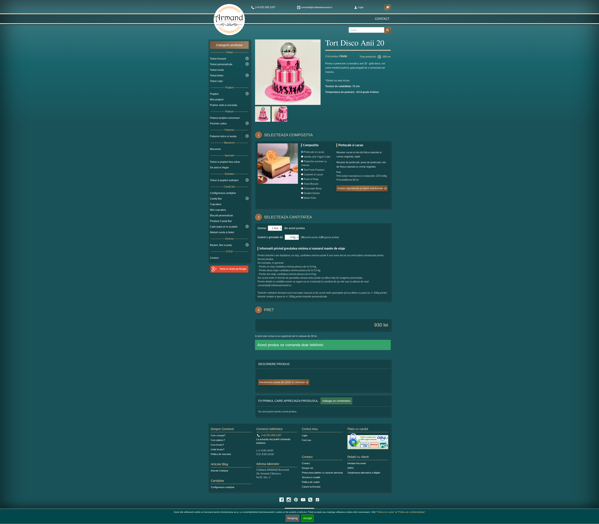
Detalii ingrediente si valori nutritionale (360, 188)
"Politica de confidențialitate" (411, 512)
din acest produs (294, 228)
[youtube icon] (303, 500)
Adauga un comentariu (336, 400)
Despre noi (307, 468)
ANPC (350, 468)
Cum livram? (217, 444)
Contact (382, 18)
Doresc (262, 228)
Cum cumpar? (218, 435)
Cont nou (306, 440)
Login (360, 7)
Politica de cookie (311, 482)
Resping (292, 518)
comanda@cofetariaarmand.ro (316, 7)
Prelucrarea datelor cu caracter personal (322, 472)
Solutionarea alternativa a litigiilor (363, 472)
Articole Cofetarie (219, 470)
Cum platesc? (218, 440)
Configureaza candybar (223, 193)
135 (321, 237)
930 (378, 324)
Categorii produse (229, 45)
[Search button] (387, 30)
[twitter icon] (310, 500)
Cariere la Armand (311, 486)
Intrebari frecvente (356, 463)
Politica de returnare (221, 454)
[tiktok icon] (317, 500)
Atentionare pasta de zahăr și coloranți (282, 382)
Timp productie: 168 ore (375, 56)
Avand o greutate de (270, 237)
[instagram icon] (288, 500)
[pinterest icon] (296, 500)
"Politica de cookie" (385, 512)
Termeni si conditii (311, 477)
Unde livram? (217, 449)
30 (303, 237)
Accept (307, 518)
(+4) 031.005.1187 (271, 435)
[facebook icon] (281, 500)
